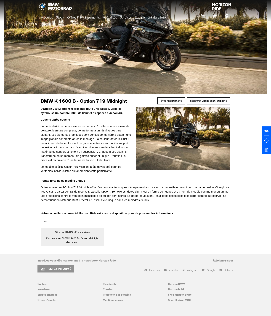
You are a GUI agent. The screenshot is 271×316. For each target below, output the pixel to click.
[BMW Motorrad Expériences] (215, 16)
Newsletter (43, 289)
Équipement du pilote (150, 17)
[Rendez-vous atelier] (203, 16)
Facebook (154, 270)
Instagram (192, 270)
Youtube (173, 270)
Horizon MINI (176, 289)
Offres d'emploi (46, 300)
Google (211, 270)
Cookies (108, 289)
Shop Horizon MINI (179, 300)
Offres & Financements (83, 17)
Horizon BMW (176, 284)
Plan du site (110, 284)
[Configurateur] (266, 142)
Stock (60, 17)
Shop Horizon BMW (180, 294)
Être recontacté (171, 100)
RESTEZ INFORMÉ (59, 269)
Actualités (110, 17)
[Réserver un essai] (266, 132)
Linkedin (229, 270)
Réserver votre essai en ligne (208, 100)
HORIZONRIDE (221, 7)
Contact (42, 284)
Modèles (47, 17)
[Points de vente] (227, 16)
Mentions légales (113, 300)
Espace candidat (47, 294)
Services (126, 17)
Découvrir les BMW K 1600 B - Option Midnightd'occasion (72, 237)
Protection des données (117, 294)
